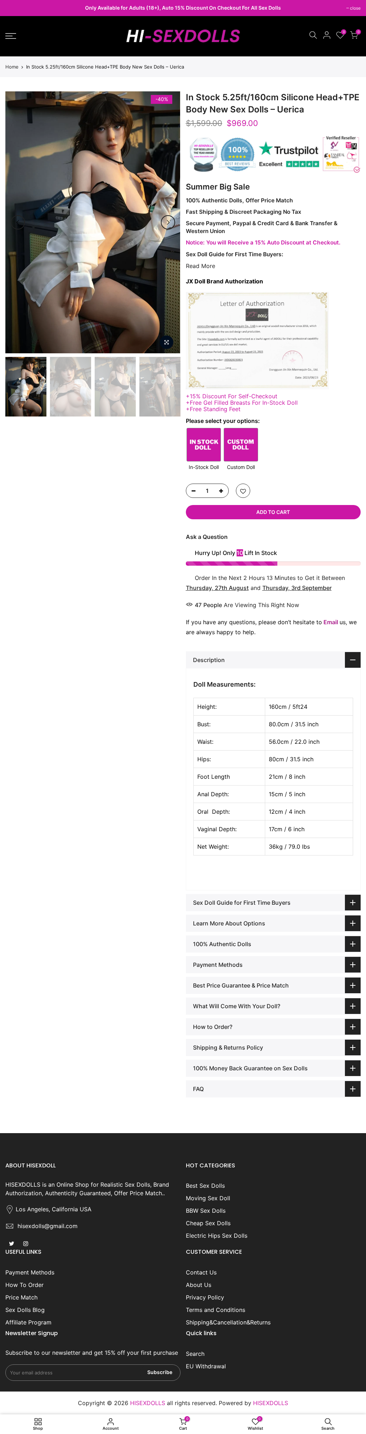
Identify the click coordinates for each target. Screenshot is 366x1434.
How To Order (24, 1284)
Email (330, 622)
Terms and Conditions (215, 1309)
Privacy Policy (205, 1297)
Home (12, 67)
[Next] (168, 222)
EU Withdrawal (206, 1366)
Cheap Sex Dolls (208, 1223)
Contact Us (201, 1272)
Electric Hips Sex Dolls (216, 1235)
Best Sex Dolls (205, 1185)
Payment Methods (29, 1272)
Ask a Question (207, 536)
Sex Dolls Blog (25, 1309)
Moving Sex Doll (208, 1198)
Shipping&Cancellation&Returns (228, 1322)
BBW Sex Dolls (206, 1210)
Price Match (21, 1297)
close (14, 8)
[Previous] (18, 222)
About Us (198, 1284)
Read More (200, 265)
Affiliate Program (28, 1322)
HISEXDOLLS (270, 1403)
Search (195, 1353)
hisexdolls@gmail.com (48, 1225)
